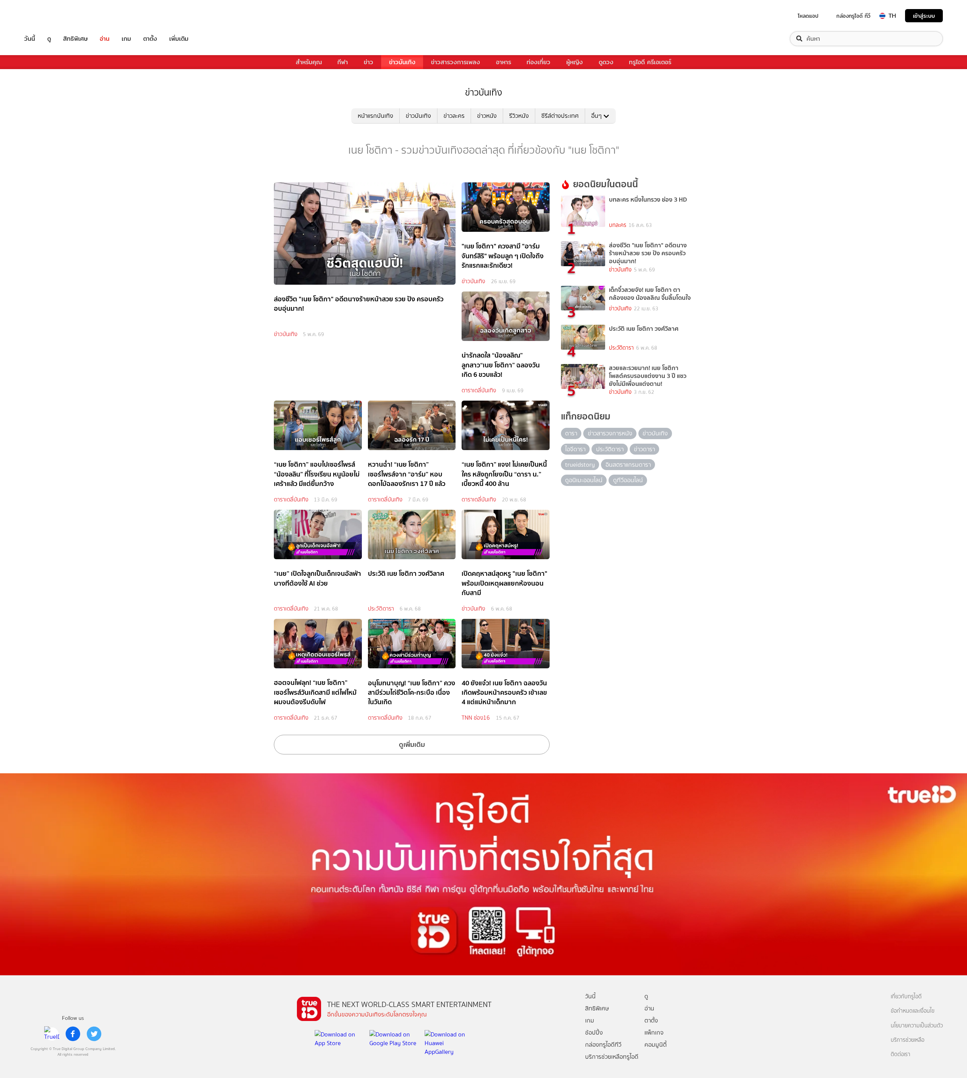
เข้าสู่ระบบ (924, 15)
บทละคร (617, 225)
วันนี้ (29, 38)
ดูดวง (606, 62)
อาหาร (503, 62)
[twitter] (94, 1033)
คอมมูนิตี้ (655, 1044)
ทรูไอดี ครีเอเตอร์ (650, 62)
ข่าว (368, 62)
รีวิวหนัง (519, 115)
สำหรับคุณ (309, 62)
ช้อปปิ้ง (594, 1032)
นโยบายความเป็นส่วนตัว (917, 1026)
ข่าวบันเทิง (402, 62)
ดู (49, 38)
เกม (126, 38)
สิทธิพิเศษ (75, 38)
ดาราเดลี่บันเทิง (479, 390)
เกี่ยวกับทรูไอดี (906, 997)
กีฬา (342, 62)
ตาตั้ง (150, 38)
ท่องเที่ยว (538, 62)
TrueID (47, 15)
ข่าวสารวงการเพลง (455, 62)
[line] (51, 1033)
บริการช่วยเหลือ (907, 1040)
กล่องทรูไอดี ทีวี (853, 16)
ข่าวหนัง (487, 115)
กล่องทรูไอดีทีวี (603, 1044)
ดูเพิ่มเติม (412, 744)
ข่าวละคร (454, 115)
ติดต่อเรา (900, 1054)
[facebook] (72, 1033)
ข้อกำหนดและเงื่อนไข (913, 1011)
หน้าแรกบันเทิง (375, 115)
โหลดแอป (808, 16)
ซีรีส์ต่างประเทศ (560, 115)
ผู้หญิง (574, 62)
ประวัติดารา (381, 609)
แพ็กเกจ (654, 1032)
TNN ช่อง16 (476, 718)
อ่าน (105, 38)
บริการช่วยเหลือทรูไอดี (611, 1056)
